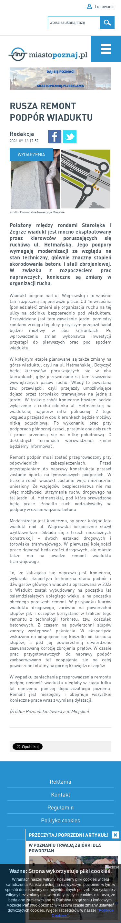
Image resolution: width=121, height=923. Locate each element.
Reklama (60, 781)
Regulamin (60, 807)
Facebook (54, 136)
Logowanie (105, 6)
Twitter (69, 136)
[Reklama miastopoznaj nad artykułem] (60, 78)
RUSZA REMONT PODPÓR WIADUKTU (51, 111)
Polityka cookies (60, 820)
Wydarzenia (31, 154)
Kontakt (60, 794)
